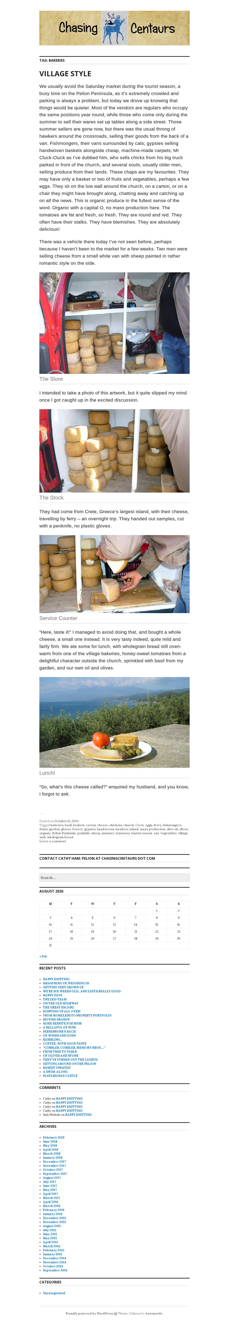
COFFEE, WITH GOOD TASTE (65, 1044)
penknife (83, 833)
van (156, 833)
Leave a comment (52, 841)
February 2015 (53, 1250)
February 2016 (53, 1210)
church (128, 825)
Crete (139, 825)
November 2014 (54, 1262)
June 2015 (50, 1234)
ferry (157, 825)
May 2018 (50, 1145)
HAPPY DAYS (52, 995)
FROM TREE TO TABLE (60, 1052)
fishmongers (172, 825)
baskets (79, 825)
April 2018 (50, 1150)
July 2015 (49, 1230)
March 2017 (51, 1198)
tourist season (141, 833)
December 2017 (54, 1162)
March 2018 (51, 1154)
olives (183, 829)
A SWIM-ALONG (55, 1072)
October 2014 (53, 1266)
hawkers (122, 829)
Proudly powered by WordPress (89, 1313)
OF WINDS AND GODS (59, 1035)
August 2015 (52, 1226)
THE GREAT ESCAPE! (58, 1007)
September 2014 (55, 1270)
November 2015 (54, 1222)
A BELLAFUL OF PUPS (59, 1027)
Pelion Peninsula (64, 833)
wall (42, 837)
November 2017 (54, 1166)
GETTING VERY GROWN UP (63, 987)
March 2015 (51, 1246)
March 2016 (51, 1206)
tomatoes (122, 833)
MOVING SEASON (56, 1019)
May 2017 (50, 1190)
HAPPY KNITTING (56, 979)
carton (91, 825)
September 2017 (55, 1174)
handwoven (105, 829)
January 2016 (52, 1214)
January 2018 (52, 1158)
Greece (77, 829)
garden (54, 829)
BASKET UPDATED (56, 1068)
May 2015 (50, 1238)
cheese (102, 825)
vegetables (168, 833)
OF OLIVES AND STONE (60, 1056)
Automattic (154, 1313)
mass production (152, 829)
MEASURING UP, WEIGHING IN (66, 983)
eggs (148, 825)
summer (108, 833)
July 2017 (49, 1182)
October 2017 (53, 1170)
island (134, 829)
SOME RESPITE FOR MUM (62, 1023)
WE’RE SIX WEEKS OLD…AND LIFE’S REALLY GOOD (82, 991)
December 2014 (54, 1258)
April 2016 (50, 1202)
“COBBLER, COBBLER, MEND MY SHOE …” (74, 1048)
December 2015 (54, 1218)
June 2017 (50, 1186)
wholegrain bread (60, 837)
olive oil (172, 829)
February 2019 (53, 1137)
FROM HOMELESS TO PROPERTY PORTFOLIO (77, 1015)
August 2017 (52, 1178)
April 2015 (50, 1242)
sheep (95, 833)
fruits (43, 829)
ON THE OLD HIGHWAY (60, 1003)
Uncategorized (54, 1293)
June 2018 (50, 1141)
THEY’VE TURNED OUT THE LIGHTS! (70, 1060)
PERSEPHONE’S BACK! (59, 1031)
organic (45, 833)
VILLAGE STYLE (65, 73)
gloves (66, 829)
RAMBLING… (52, 1040)
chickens (115, 825)
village (183, 833)
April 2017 (50, 1194)
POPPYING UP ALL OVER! (62, 1011)
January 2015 (52, 1254)
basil (68, 825)
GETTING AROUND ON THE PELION (69, 1064)
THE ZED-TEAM (55, 999)
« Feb (43, 956)
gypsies (90, 829)
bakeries (57, 825)
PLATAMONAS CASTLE (60, 1076)
